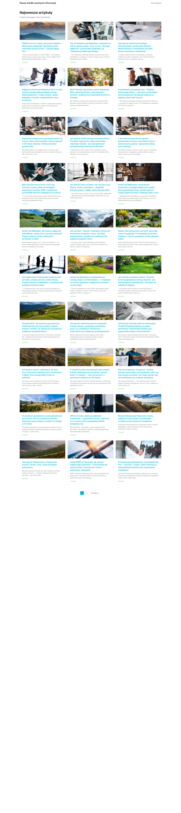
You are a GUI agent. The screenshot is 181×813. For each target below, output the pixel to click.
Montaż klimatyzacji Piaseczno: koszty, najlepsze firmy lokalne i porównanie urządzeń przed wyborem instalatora (135, 418)
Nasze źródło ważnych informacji (38, 3)
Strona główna (156, 3)
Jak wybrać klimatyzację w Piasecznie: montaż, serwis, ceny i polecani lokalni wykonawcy (39, 465)
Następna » (95, 493)
